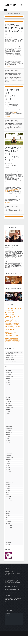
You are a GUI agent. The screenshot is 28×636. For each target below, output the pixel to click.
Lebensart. (7, 211)
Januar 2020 (8, 473)
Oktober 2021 (8, 430)
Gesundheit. (7, 80)
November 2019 (9, 478)
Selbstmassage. (18, 342)
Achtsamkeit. (16, 209)
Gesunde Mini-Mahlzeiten (11, 361)
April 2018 (8, 517)
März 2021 (8, 444)
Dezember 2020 (9, 451)
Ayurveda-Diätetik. (9, 74)
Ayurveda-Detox (8, 124)
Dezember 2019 (9, 476)
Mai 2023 (8, 397)
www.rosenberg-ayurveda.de (11, 599)
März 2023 (8, 399)
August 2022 (8, 409)
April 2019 (8, 492)
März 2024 (8, 386)
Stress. (11, 344)
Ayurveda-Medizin (19, 76)
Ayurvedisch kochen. (9, 77)
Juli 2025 (8, 380)
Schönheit (7, 342)
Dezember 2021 (9, 426)
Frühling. (18, 333)
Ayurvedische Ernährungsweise (12, 328)
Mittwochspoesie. (12, 339)
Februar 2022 (8, 422)
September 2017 (9, 531)
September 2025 (9, 376)
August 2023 (8, 391)
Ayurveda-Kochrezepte (10, 320)
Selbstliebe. (12, 342)
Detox (12, 331)
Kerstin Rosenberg (14, 70)
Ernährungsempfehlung (15, 78)
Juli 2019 (8, 486)
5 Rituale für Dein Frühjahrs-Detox (12, 94)
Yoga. (11, 211)
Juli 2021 (8, 436)
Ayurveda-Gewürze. (17, 74)
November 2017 (9, 527)
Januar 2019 (8, 498)
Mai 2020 (8, 465)
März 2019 (8, 494)
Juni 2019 (8, 488)
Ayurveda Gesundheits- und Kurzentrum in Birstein (12, 190)
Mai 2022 (8, 415)
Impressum (6, 634)
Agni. (13, 310)
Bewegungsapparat (17, 77)
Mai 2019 (8, 490)
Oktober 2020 (8, 455)
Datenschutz (13, 634)
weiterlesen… (7, 66)
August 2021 (8, 434)
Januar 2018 (8, 523)
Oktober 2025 (8, 374)
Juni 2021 (8, 438)
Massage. (14, 337)
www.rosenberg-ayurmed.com (11, 606)
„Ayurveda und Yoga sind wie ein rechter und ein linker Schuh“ (13, 154)
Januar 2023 (8, 403)
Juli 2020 (8, 461)
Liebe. (11, 337)
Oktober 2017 (8, 529)
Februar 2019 (8, 496)
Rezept (17, 341)
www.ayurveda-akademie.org (11, 602)
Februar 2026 (8, 370)
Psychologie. (8, 341)
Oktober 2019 (8, 480)
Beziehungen (7, 330)
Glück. (20, 210)
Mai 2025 (8, 382)
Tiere (7, 622)
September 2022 (9, 407)
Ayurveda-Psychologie (9, 323)
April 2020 (8, 467)
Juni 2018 (8, 513)
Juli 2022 (8, 411)
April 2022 (8, 417)
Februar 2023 (8, 401)
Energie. (10, 126)
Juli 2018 (8, 511)
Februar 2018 (8, 521)
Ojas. (19, 340)
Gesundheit (17, 71)
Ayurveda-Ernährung (12, 316)
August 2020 (8, 459)
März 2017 (8, 540)
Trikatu (6, 128)
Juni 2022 (8, 413)
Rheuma (7, 81)
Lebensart (17, 207)
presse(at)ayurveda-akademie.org (12, 589)
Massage (7, 619)
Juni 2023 (8, 395)
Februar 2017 (8, 542)
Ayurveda (19, 73)
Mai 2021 (8, 440)
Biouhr (20, 124)
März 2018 (8, 519)
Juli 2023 (8, 393)
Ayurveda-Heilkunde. (16, 319)
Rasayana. (13, 341)
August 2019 (8, 484)
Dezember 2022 (9, 405)
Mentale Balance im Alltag (11, 355)
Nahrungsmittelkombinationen (16, 80)
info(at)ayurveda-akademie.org (14, 582)
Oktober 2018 (8, 505)
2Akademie (15, 308)
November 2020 (9, 453)
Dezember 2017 (9, 525)
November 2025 (9, 372)
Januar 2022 (8, 424)
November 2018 (9, 502)
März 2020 (8, 469)
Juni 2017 (8, 538)
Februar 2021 (8, 447)
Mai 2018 (8, 515)
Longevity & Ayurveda (10, 359)
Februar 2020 (8, 471)
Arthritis (15, 73)
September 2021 (9, 432)
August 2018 (8, 509)
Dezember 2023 (9, 388)
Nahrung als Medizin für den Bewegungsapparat (14, 29)
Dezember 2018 (9, 500)
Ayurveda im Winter (13, 324)
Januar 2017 (8, 544)
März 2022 (8, 420)
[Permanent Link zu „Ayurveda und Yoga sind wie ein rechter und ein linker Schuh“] (14, 144)
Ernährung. (7, 78)
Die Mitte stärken (9, 357)
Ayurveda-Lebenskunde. (13, 322)
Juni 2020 (8, 463)
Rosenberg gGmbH (15, 632)
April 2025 (8, 384)
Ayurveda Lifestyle (12, 326)
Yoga (20, 207)
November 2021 (9, 428)
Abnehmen (15, 123)
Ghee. (14, 335)
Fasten (14, 333)
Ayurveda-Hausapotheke (10, 76)
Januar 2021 (8, 449)
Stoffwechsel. (18, 127)
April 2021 (8, 442)
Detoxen (14, 112)
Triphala (9, 128)
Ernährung (12, 71)
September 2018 (9, 507)
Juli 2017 (8, 536)
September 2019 (9, 482)
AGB (10, 634)
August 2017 (8, 534)
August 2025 (8, 378)
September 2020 (9, 457)
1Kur (12, 73)
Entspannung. (11, 210)
